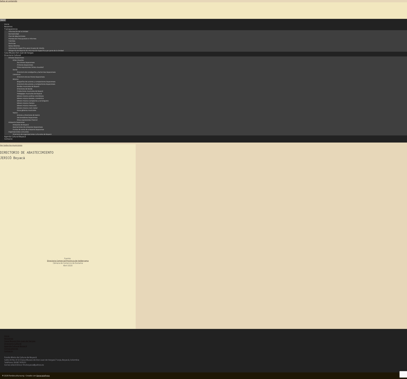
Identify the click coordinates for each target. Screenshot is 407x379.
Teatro (15, 113)
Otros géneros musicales (26, 110)
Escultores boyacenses (26, 62)
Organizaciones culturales (18, 132)
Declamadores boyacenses (27, 117)
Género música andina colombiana (30, 96)
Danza (15, 70)
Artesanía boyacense (16, 122)
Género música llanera (25, 103)
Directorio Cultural (12, 55)
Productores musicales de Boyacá (30, 91)
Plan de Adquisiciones (16, 36)
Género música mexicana (26, 106)
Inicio (6, 24)
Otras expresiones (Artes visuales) (30, 67)
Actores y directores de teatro (28, 115)
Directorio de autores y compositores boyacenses (36, 84)
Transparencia (10, 29)
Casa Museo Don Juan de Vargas (18, 53)
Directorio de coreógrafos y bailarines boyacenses (36, 72)
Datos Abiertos (14, 46)
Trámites (11, 41)
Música (15, 79)
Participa (12, 43)
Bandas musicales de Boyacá (28, 86)
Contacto (8, 139)
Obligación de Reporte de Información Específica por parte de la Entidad (36, 51)
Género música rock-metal (27, 108)
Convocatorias (11, 349)
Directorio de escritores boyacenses (31, 77)
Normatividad (13, 34)
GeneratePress (43, 376)
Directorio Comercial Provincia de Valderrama (68, 261)
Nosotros (8, 27)
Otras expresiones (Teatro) (27, 120)
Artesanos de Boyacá (21, 125)
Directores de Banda (24, 89)
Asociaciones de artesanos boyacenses (28, 127)
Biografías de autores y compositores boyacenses (36, 82)
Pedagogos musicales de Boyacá (29, 94)
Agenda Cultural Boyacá (15, 137)
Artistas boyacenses (16, 58)
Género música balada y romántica (30, 98)
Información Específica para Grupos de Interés (26, 48)
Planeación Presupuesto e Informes (22, 39)
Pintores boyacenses (25, 65)
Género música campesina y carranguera (33, 101)
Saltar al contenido (8, 1)
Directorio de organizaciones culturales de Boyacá (32, 134)
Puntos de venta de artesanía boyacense (28, 129)
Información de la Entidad (18, 31)
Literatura (16, 74)
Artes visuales (18, 60)
